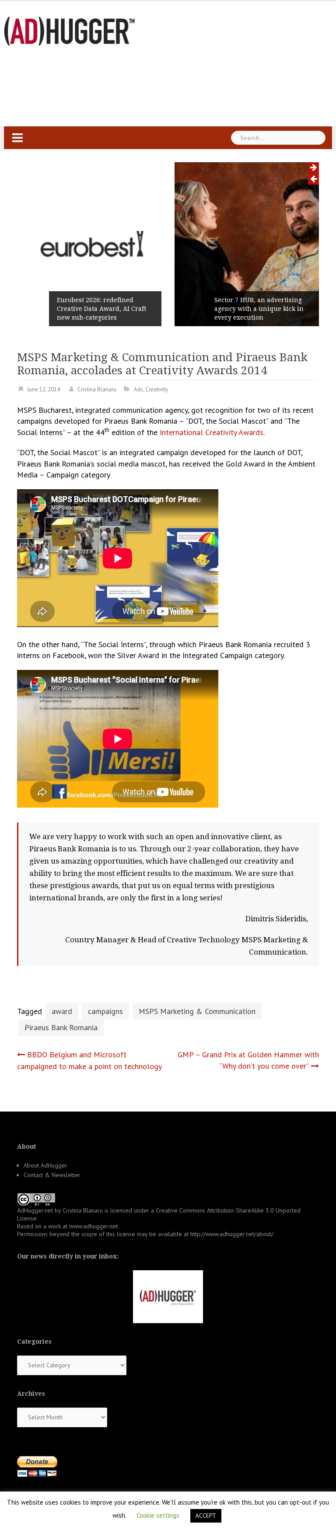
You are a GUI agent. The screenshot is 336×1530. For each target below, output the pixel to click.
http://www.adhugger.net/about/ (231, 1234)
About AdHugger (45, 1165)
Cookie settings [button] (157, 1515)
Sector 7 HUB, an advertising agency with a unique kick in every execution (206, 308)
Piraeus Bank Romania (61, 1027)
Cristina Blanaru (96, 389)
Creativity (156, 389)
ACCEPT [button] (206, 1516)
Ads (138, 389)
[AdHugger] (69, 30)
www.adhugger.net (93, 1226)
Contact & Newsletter (52, 1175)
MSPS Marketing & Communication (197, 1011)
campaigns (105, 1011)
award (62, 1011)
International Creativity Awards (211, 432)
